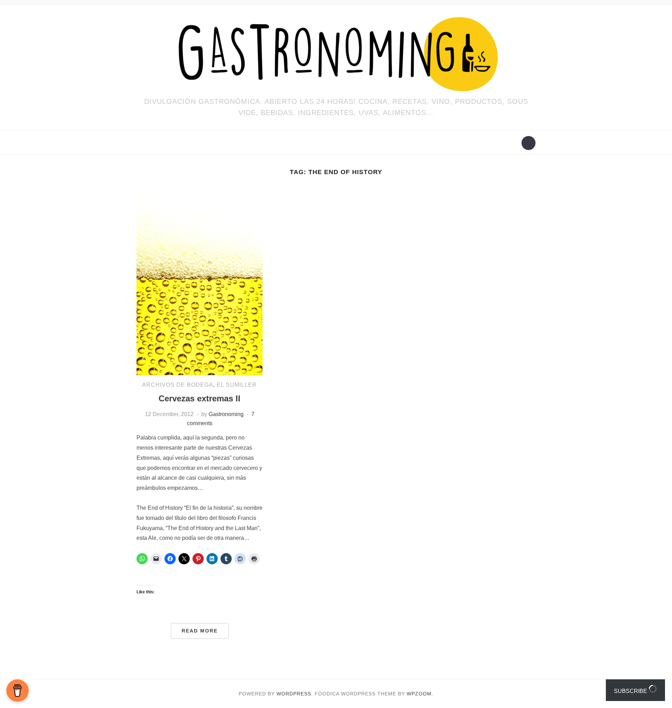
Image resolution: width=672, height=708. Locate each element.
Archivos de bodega (177, 385)
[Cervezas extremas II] (199, 280)
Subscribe (631, 691)
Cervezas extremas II (199, 398)
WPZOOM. (420, 693)
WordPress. (294, 693)
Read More (200, 631)
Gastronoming (226, 414)
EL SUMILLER (237, 385)
